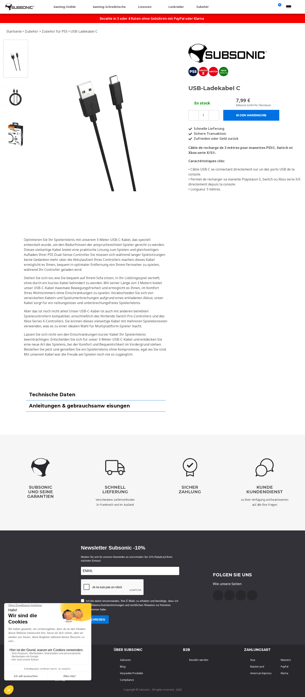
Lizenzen (144, 7)
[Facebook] (218, 595)
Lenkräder (176, 7)
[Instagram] (252, 595)
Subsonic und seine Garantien (40, 492)
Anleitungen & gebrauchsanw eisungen (79, 406)
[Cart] (279, 7)
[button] (34, 115)
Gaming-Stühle (65, 7)
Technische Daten (52, 395)
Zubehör (202, 7)
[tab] (96, 394)
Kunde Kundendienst (264, 489)
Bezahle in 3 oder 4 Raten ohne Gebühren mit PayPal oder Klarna (152, 18)
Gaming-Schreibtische (109, 7)
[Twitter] (241, 595)
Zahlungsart (257, 650)
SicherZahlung (190, 489)
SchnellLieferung (115, 489)
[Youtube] (229, 595)
